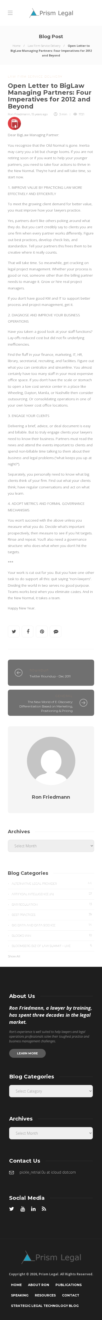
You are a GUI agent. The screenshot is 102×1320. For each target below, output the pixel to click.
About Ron (38, 1285)
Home (16, 46)
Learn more (27, 1053)
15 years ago (39, 114)
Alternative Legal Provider (52, 883)
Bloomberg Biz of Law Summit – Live (52, 946)
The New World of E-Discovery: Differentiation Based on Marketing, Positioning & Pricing (46, 706)
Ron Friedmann (19, 114)
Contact (70, 1295)
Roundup (39, 670)
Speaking (20, 1295)
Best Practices (52, 914)
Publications (68, 1285)
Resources (45, 1295)
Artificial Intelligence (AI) (52, 894)
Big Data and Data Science (52, 925)
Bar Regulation (52, 904)
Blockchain (52, 935)
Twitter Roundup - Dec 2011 (50, 676)
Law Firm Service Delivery (44, 46)
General (64, 696)
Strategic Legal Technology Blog (45, 1306)
